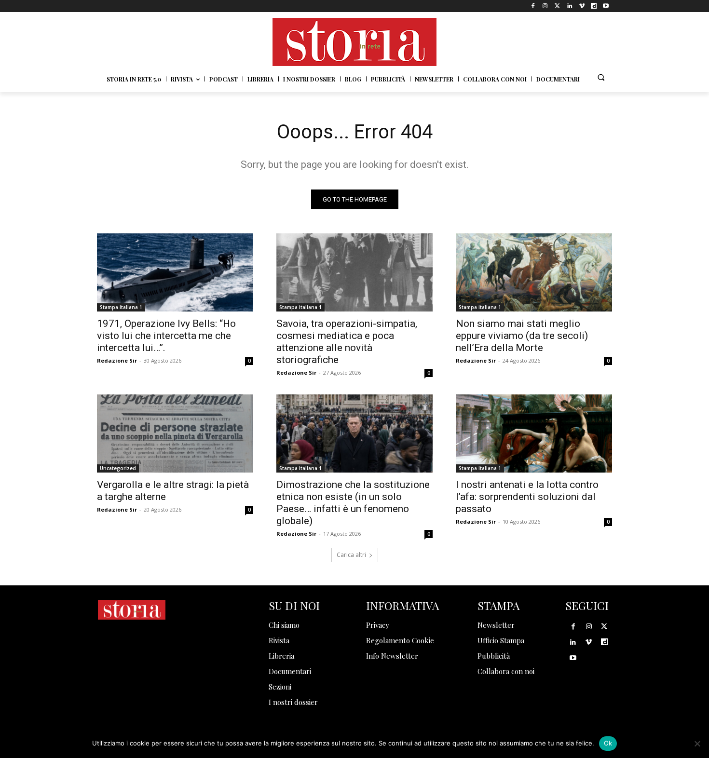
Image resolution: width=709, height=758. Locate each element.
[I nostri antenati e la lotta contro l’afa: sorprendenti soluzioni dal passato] (534, 433)
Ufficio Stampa (500, 640)
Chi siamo (284, 625)
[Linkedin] (569, 6)
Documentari (290, 671)
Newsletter (496, 625)
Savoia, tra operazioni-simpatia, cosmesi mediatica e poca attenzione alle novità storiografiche (346, 341)
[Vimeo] (581, 6)
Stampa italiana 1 (121, 307)
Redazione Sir (117, 360)
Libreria (281, 656)
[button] (601, 77)
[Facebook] (533, 6)
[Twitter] (557, 6)
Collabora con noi (505, 671)
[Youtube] (606, 6)
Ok (608, 743)
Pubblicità (493, 656)
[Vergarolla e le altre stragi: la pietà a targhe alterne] (175, 433)
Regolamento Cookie (400, 640)
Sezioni (280, 686)
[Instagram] (545, 6)
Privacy (377, 625)
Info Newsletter (392, 656)
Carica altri (351, 555)
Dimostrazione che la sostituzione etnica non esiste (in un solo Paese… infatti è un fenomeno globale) (353, 503)
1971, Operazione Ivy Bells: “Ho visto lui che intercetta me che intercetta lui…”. (166, 335)
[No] (697, 743)
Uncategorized (118, 468)
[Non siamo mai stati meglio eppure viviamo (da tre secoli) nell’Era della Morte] (534, 272)
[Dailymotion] (594, 6)
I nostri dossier (293, 702)
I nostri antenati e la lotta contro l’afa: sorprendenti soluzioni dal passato (527, 496)
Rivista (279, 640)
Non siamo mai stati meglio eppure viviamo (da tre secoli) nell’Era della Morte (522, 335)
